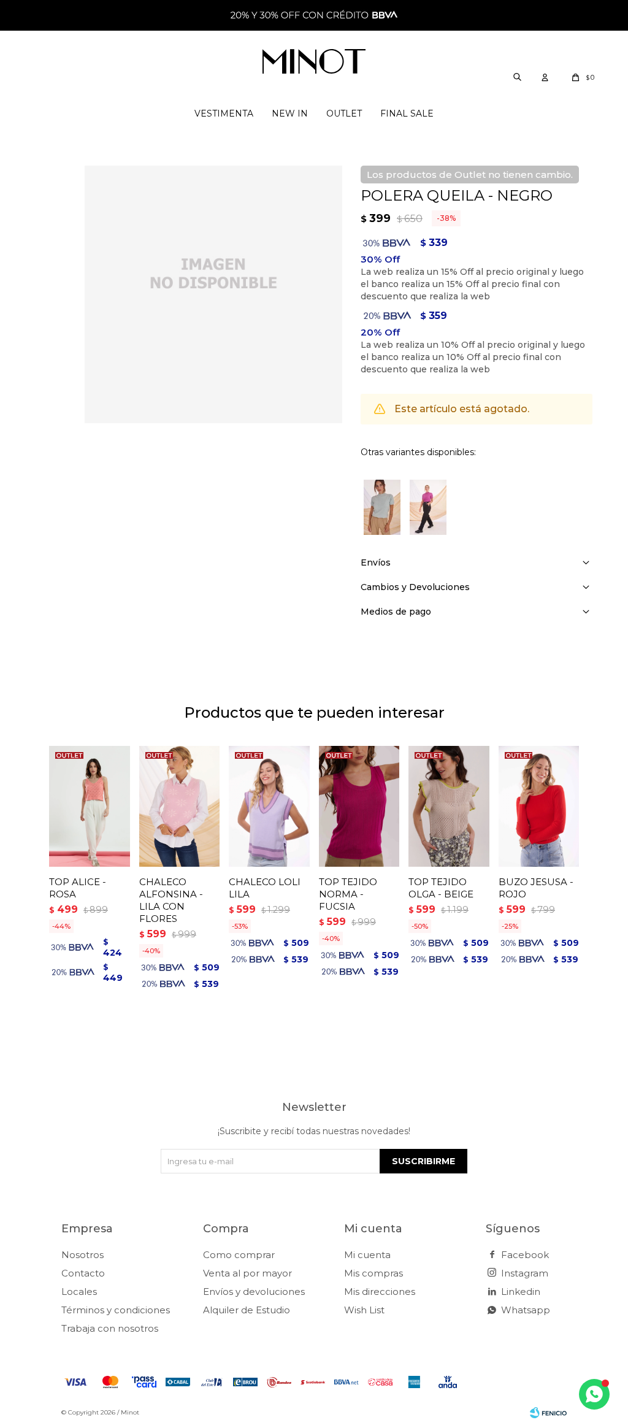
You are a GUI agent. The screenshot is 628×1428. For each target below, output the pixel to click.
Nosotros (82, 1255)
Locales (79, 1291)
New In (290, 113)
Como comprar (239, 1255)
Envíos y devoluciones (254, 1291)
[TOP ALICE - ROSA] (89, 806)
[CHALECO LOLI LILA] (269, 806)
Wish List (364, 1310)
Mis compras (373, 1273)
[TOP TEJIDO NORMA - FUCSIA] (359, 806)
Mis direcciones (379, 1291)
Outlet (344, 113)
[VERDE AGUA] (382, 507)
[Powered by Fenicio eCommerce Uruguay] (548, 1412)
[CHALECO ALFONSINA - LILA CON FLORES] (179, 806)
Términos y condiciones (115, 1310)
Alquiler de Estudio (246, 1310)
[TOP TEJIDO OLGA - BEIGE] (448, 806)
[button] (517, 76)
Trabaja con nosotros (109, 1328)
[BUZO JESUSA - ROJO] (539, 806)
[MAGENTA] (428, 507)
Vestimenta (223, 113)
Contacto (83, 1273)
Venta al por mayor (247, 1273)
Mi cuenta (367, 1255)
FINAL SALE (407, 113)
